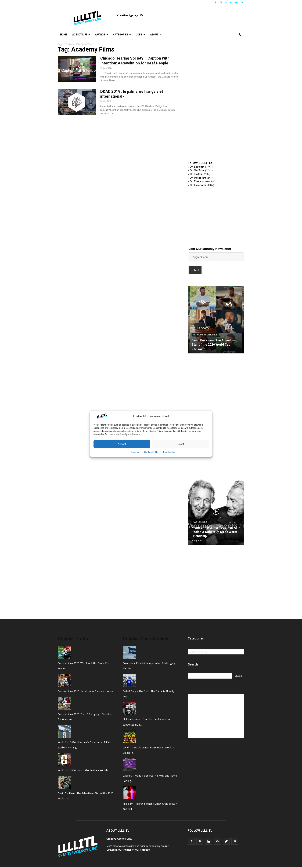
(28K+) (200, 174)
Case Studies (200, 522)
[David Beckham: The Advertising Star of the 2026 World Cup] (216, 321)
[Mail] (231, 2)
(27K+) (201, 170)
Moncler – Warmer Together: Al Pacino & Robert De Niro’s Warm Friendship (214, 532)
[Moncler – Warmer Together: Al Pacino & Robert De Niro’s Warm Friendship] (216, 513)
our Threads (142, 849)
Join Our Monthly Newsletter (210, 248)
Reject (180, 444)
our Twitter (124, 849)
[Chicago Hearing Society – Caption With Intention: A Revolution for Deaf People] (77, 69)
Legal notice (169, 451)
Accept (122, 444)
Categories (120, 34)
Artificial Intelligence (205, 335)
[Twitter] (236, 2)
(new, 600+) (204, 181)
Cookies (135, 451)
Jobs (139, 34)
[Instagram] (220, 2)
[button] (239, 34)
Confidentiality (151, 451)
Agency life (79, 34)
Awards (100, 34)
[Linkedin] (226, 2)
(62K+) (202, 185)
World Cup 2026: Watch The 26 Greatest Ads (83, 770)
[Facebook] (215, 2)
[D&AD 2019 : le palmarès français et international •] (77, 102)
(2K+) (201, 177)
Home (63, 34)
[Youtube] (241, 2)
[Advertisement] (214, 104)
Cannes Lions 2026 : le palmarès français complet (86, 691)
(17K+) (201, 166)
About (154, 34)
